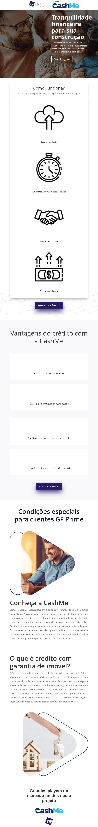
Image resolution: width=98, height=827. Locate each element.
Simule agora (62, 59)
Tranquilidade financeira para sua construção (71, 27)
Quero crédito (49, 305)
